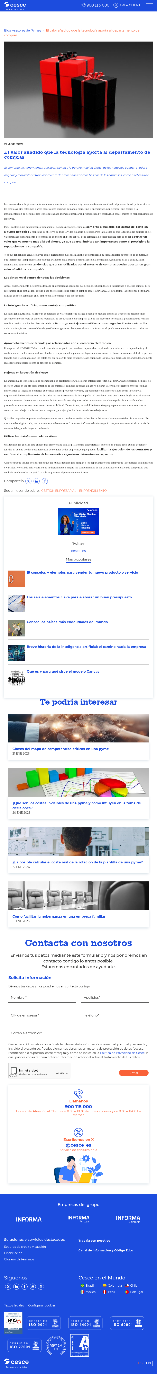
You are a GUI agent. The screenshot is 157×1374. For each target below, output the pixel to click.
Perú (111, 1292)
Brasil (90, 1285)
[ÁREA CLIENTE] (149, 5)
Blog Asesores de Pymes (22, 30)
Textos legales (14, 1305)
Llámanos (78, 1104)
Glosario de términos (19, 1259)
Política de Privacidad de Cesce (122, 1053)
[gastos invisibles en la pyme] (78, 782)
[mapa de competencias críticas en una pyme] (78, 728)
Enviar (134, 1072)
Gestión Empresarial (59, 491)
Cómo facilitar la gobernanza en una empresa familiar (58, 916)
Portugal (136, 1292)
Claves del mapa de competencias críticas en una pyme (60, 749)
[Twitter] (8, 1287)
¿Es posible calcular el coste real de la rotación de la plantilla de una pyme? (77, 862)
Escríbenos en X (78, 1142)
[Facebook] (24, 1287)
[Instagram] (41, 1287)
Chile (133, 1285)
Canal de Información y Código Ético (105, 1250)
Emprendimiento (93, 491)
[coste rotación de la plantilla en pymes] (78, 841)
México (91, 1292)
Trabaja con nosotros (94, 1240)
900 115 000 (98, 5)
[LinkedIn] (16, 1287)
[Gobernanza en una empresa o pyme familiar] (78, 895)
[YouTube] (33, 1287)
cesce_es (78, 551)
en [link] (148, 1363)
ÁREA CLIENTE (130, 5)
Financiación (13, 1253)
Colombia (115, 1285)
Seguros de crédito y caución (25, 1247)
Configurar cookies (42, 1305)
